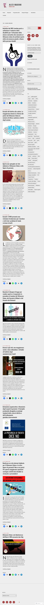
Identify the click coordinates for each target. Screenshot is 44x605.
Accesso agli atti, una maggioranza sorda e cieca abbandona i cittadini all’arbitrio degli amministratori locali (13, 350)
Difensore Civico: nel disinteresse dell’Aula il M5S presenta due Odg (13, 536)
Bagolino (35, 100)
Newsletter (33, 12)
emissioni (30, 125)
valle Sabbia (30, 189)
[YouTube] (28, 35)
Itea (35, 134)
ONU (38, 146)
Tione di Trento (31, 177)
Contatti (4, 15)
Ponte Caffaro (34, 158)
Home (4, 12)
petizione (34, 156)
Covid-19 (30, 115)
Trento (38, 181)
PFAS (39, 156)
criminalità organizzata (32, 117)
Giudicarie (30, 132)
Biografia (9, 12)
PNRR (29, 158)
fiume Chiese (35, 127)
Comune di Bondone (32, 107)
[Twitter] (7, 602)
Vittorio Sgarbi (37, 189)
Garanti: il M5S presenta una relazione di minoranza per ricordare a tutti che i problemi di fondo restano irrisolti (14, 220)
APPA (37, 98)
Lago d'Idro (30, 136)
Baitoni (29, 102)
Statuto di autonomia (32, 172)
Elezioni (37, 123)
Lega (33, 138)
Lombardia (38, 138)
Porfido (29, 160)
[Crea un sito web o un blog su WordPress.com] (19, 602)
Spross (29, 170)
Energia (34, 125)
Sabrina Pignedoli (36, 168)
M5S (34, 140)
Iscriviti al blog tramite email (33, 45)
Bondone (34, 102)
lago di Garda (36, 136)
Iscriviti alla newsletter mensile (33, 68)
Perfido (29, 156)
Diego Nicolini (30, 119)
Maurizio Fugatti (31, 144)
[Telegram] (33, 35)
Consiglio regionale (32, 113)
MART (36, 142)
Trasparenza (30, 179)
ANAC (33, 98)
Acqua (29, 98)
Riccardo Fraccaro (31, 162)
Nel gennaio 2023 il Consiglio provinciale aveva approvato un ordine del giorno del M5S (15, 69)
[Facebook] (28, 39)
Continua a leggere (6, 98)
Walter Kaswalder (31, 191)
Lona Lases (30, 140)
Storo (39, 172)
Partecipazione (31, 152)
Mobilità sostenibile (32, 146)
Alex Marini (15, 4)
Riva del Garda (31, 164)
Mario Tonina (30, 142)
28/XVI (7, 245)
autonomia (30, 100)
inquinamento (30, 134)
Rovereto (30, 168)
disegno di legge (31, 123)
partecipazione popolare (33, 154)
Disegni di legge (25, 12)
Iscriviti (30, 56)
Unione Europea (31, 185)
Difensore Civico (31, 121)
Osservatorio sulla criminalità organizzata (33, 149)
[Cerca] (39, 28)
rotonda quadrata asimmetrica (34, 166)
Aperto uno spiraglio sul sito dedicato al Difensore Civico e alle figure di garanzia (13, 166)
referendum (34, 160)
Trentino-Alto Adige (32, 181)
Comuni (37, 109)
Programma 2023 (16, 12)
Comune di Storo (31, 109)
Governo (35, 132)
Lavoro (29, 138)
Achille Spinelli (34, 96)
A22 (29, 96)
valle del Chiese (31, 187)
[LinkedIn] (37, 35)
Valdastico (38, 185)
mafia (38, 140)
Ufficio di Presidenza (32, 183)
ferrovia (29, 127)
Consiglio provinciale (32, 111)
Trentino (36, 179)
